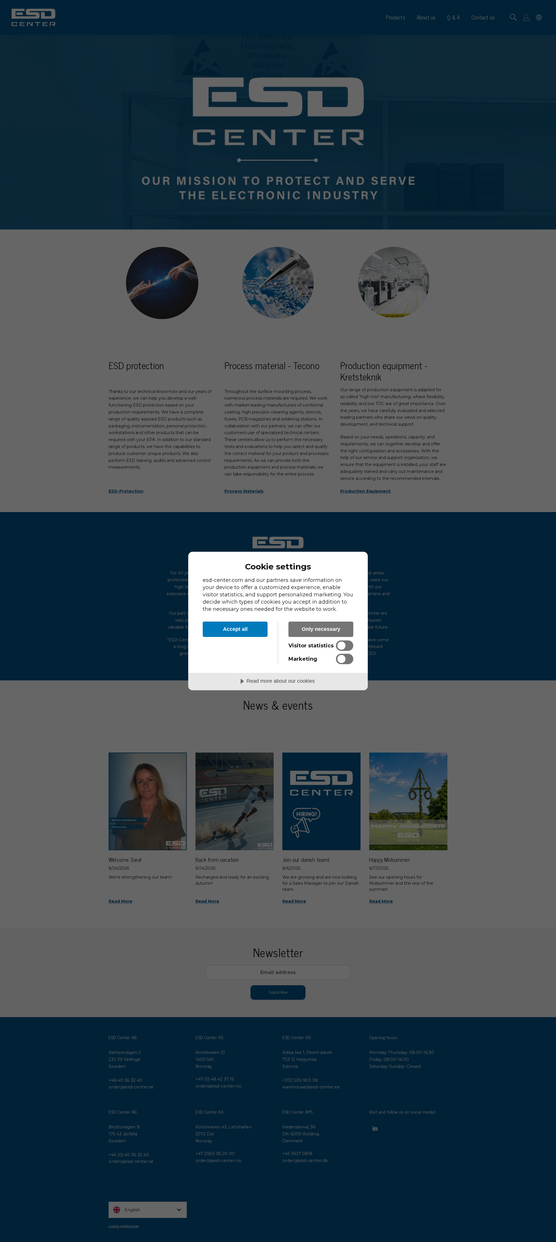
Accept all (235, 629)
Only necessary (321, 629)
